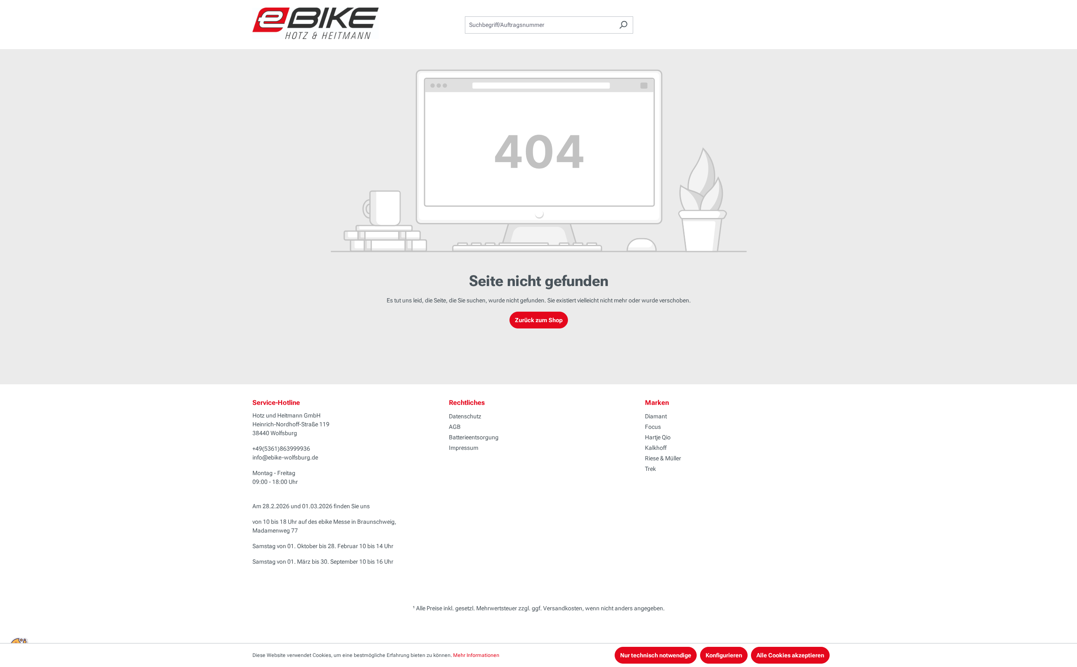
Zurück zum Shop (538, 320)
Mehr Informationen (476, 655)
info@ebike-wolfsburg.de (285, 457)
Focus (653, 426)
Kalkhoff (655, 447)
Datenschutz (465, 416)
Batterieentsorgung (474, 437)
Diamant (656, 416)
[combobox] (539, 25)
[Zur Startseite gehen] (315, 23)
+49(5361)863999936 (281, 448)
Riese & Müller (663, 458)
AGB (455, 426)
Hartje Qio (658, 437)
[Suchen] (623, 25)
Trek (650, 468)
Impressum (463, 447)
